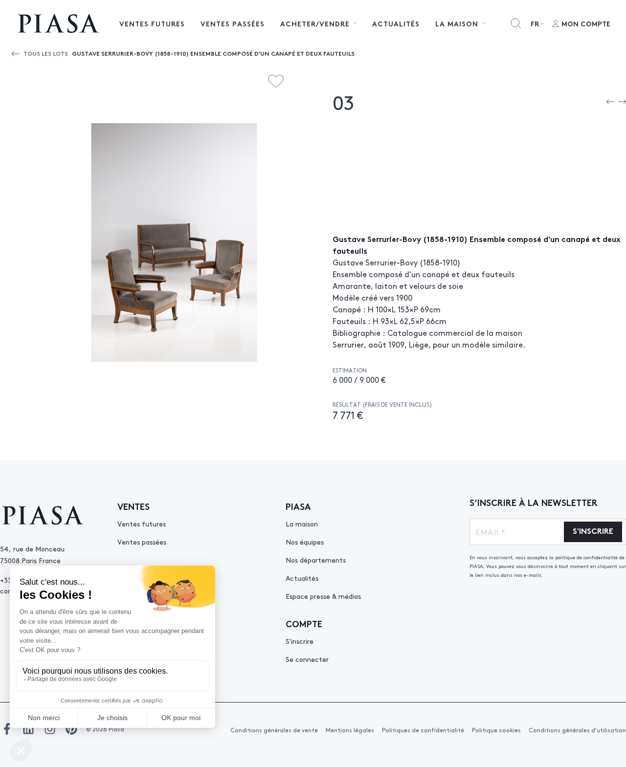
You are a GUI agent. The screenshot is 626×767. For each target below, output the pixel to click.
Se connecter (307, 659)
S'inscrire (299, 641)
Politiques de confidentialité (423, 730)
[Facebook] (7, 729)
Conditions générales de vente (274, 730)
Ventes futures (152, 23)
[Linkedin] (28, 729)
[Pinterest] (71, 729)
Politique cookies (496, 730)
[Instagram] (50, 729)
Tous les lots (45, 53)
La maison (302, 523)
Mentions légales (350, 730)
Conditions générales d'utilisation (577, 730)
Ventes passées (233, 23)
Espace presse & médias (323, 596)
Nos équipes (305, 542)
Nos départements (316, 560)
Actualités (396, 23)
